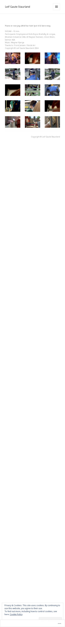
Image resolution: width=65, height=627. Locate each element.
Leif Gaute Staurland (17, 7)
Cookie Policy (16, 614)
